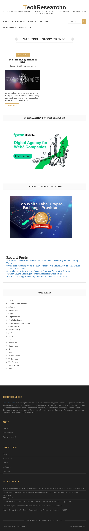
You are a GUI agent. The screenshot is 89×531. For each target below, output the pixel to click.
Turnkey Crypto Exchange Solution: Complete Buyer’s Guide (34, 274)
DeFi (10, 333)
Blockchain (18, 21)
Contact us (25, 28)
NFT (10, 352)
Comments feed (9, 437)
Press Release (14, 356)
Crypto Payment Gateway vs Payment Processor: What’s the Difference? (39, 271)
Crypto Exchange (15, 320)
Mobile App (13, 346)
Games (11, 336)
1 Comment (31, 66)
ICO (9, 339)
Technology (23, 55)
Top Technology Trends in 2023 (23, 60)
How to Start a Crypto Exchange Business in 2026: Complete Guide (36, 276)
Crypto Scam (13, 326)
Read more (12, 105)
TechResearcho (9, 403)
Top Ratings (9, 28)
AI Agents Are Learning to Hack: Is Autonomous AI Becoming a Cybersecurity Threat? (37, 488)
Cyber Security (14, 330)
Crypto (32, 21)
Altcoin (11, 300)
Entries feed (8, 433)
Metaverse (45, 21)
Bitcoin (11, 307)
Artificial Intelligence (17, 304)
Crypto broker (14, 317)
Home (6, 21)
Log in (5, 428)
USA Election (13, 365)
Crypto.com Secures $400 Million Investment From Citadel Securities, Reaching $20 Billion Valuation (40, 493)
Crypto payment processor (19, 323)
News (10, 349)
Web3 (10, 369)
